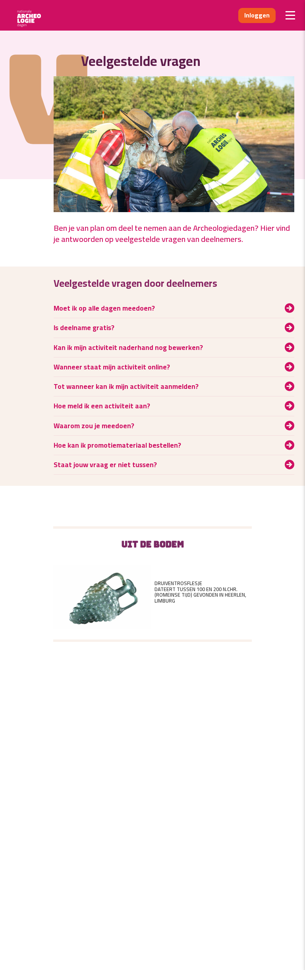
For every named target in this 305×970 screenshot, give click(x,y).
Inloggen (257, 15)
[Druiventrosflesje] (102, 592)
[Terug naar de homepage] (31, 15)
